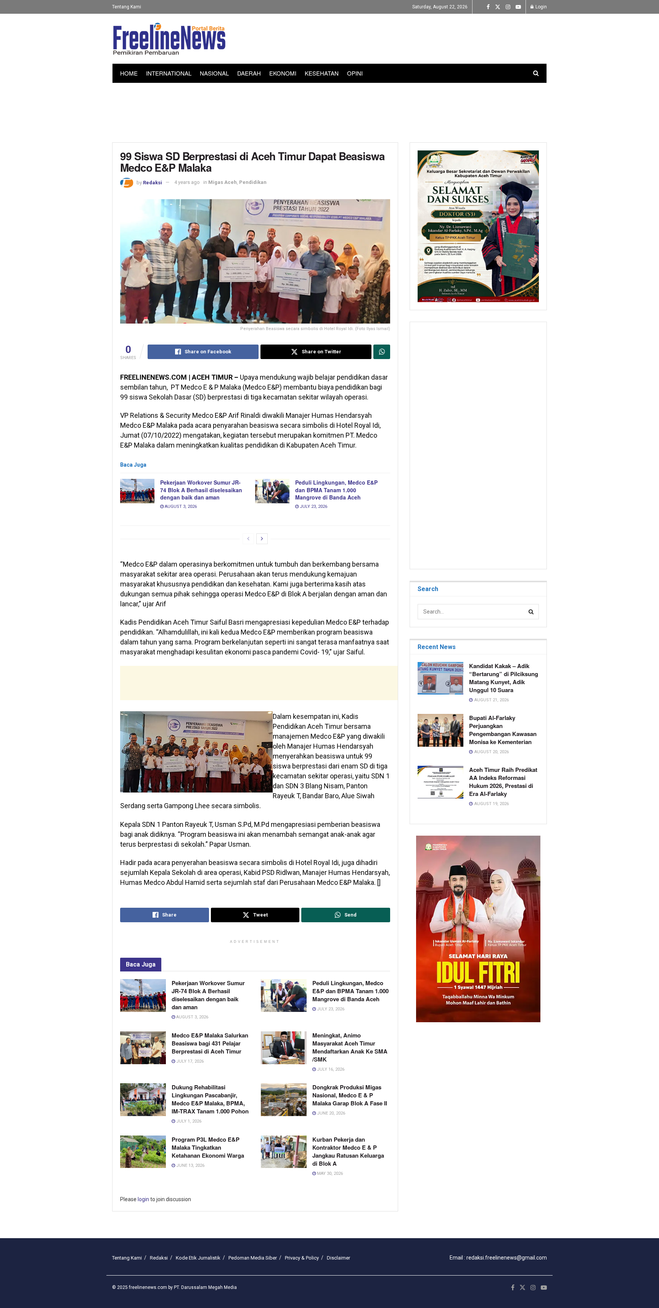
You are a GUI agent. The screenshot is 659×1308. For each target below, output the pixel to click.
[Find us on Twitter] (497, 7)
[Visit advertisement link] (478, 929)
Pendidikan (253, 182)
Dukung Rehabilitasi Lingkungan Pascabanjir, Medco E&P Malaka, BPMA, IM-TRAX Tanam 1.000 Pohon (210, 1099)
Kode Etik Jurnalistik (198, 1258)
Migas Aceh (222, 182)
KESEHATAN (322, 73)
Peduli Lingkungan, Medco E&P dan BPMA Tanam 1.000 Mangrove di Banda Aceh (336, 489)
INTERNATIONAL (168, 73)
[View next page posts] (262, 538)
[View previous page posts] (248, 538)
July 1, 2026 (188, 1121)
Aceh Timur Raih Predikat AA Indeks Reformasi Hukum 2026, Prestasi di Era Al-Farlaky (503, 781)
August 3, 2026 (180, 506)
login (143, 1199)
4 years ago (187, 182)
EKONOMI (282, 73)
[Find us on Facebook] (488, 7)
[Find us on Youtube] (518, 7)
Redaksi (152, 182)
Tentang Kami (126, 7)
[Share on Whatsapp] (381, 352)
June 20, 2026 (330, 1113)
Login (540, 7)
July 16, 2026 (330, 1069)
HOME (129, 73)
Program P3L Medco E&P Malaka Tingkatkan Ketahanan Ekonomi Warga (208, 1147)
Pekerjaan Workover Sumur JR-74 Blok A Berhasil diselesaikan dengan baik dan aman (201, 489)
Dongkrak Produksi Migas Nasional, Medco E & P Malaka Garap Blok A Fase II (349, 1095)
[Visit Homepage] (169, 39)
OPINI (355, 73)
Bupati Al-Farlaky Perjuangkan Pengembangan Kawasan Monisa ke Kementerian (503, 730)
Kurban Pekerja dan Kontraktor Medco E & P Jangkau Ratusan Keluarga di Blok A (348, 1151)
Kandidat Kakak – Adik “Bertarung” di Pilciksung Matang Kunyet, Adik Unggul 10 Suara (503, 678)
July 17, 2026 (189, 1061)
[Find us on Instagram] (508, 7)
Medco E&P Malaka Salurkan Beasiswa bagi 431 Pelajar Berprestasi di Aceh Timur (210, 1043)
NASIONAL (214, 73)
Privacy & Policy (302, 1258)
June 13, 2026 (189, 1165)
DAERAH (249, 73)
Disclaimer (338, 1258)
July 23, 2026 (313, 506)
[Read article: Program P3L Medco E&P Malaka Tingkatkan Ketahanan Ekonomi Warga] (143, 1152)
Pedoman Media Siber (252, 1258)
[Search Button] (536, 73)
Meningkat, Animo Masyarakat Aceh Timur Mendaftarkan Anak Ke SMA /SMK (349, 1047)
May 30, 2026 (329, 1173)
